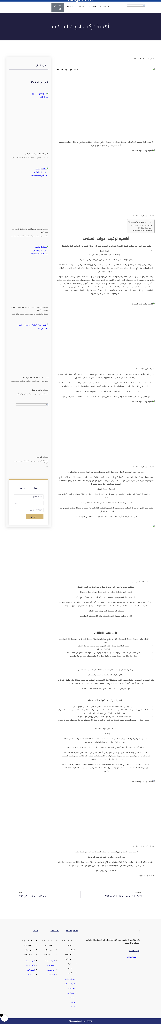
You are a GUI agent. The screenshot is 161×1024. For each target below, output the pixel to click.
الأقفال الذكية (92, 6)
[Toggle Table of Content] (149, 222)
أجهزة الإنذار (68, 959)
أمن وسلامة (80, 6)
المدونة (70, 973)
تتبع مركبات (68, 954)
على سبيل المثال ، (146, 228)
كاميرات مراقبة (104, 6)
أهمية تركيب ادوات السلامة (142, 225)
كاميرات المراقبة (42, 457)
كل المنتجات (69, 6)
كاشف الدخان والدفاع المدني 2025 (35, 377)
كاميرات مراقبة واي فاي (39, 390)
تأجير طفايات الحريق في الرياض (36, 153)
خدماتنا (70, 968)
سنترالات (69, 964)
